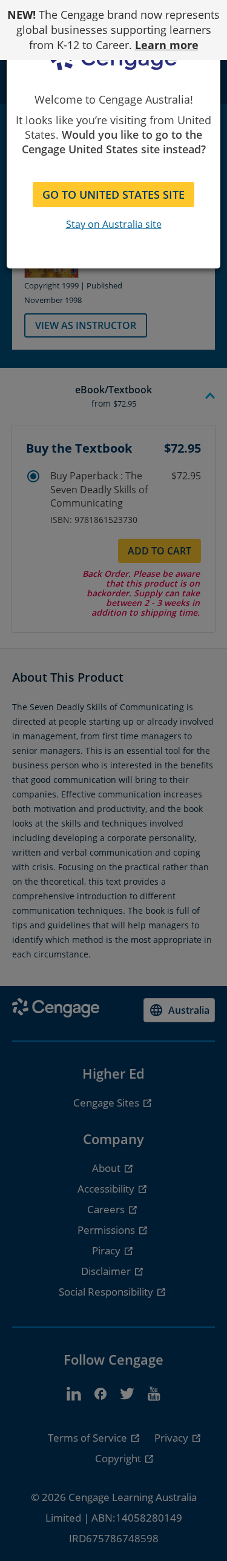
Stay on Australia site (114, 224)
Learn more (167, 45)
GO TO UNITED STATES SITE (113, 194)
